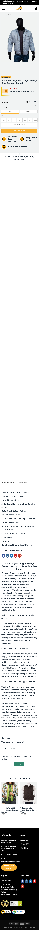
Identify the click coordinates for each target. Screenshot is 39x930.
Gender (4, 107)
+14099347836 (15, 550)
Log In (19, 764)
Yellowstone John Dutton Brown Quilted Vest (28, 810)
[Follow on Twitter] (12, 556)
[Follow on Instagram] (7, 556)
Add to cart (19, 131)
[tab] (8, 482)
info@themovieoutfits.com (20, 545)
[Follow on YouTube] (20, 556)
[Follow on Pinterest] (16, 556)
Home (4, 15)
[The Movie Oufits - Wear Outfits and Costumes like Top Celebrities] (20, 8)
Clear (36, 106)
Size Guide (33, 102)
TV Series (11, 15)
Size (3, 116)
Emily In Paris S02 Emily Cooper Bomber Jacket (10, 810)
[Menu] (3, 8)
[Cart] (36, 8)
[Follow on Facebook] (3, 556)
